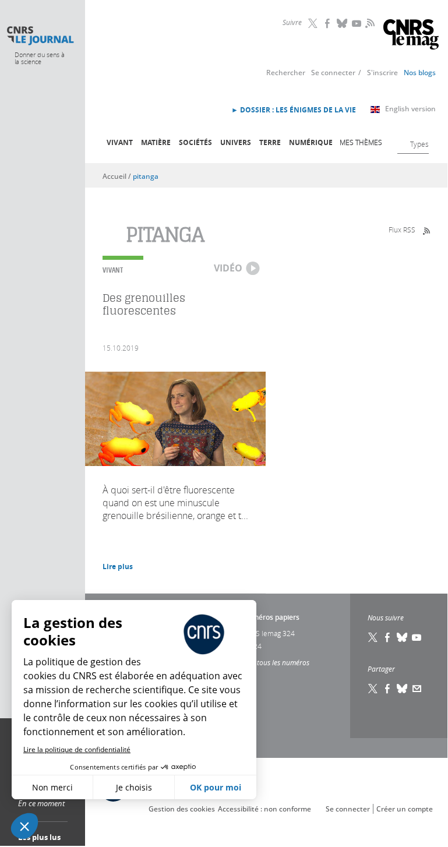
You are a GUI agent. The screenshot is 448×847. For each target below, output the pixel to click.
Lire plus (118, 566)
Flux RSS (402, 229)
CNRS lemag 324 (268, 633)
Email (417, 688)
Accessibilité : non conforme (264, 809)
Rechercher (285, 72)
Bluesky (342, 23)
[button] (24, 826)
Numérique (311, 142)
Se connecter (333, 72)
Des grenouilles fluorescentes (144, 304)
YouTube (357, 23)
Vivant (120, 142)
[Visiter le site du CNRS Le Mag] (411, 35)
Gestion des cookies (182, 809)
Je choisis (134, 787)
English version (410, 109)
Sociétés (195, 142)
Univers (235, 142)
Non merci (52, 787)
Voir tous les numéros (275, 662)
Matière (156, 142)
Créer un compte (404, 809)
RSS (369, 23)
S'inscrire (382, 72)
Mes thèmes (361, 142)
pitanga (145, 176)
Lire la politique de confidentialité (76, 749)
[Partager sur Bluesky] (402, 688)
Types (419, 144)
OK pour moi (215, 787)
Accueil (114, 176)
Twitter (313, 23)
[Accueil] (40, 35)
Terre (270, 142)
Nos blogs (420, 72)
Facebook (328, 23)
